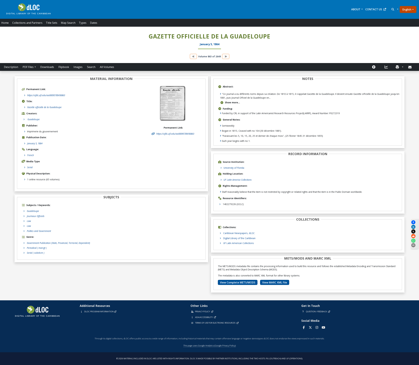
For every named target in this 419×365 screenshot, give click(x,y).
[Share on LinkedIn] (415, 227)
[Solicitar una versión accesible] (374, 67)
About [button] (355, 9)
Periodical (37, 247)
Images (77, 67)
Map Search (68, 23)
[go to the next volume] (225, 56)
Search (91, 67)
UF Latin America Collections (238, 179)
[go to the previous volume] (193, 56)
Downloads (47, 67)
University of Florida (234, 167)
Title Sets (51, 23)
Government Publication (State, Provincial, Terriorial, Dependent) (58, 242)
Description (11, 67)
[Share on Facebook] (415, 222)
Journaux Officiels (35, 216)
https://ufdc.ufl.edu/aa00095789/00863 (46, 95)
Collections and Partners (27, 23)
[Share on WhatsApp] (415, 241)
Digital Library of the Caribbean (239, 238)
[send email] (415, 245)
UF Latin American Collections (238, 243)
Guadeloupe (33, 211)
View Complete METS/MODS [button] (237, 282)
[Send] (410, 67)
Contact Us (373, 9)
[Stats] (386, 67)
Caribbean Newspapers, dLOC (239, 233)
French (30, 155)
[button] (394, 9)
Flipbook (63, 67)
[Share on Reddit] (415, 236)
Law (29, 221)
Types (82, 23)
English (406, 9)
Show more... (232, 102)
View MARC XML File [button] (274, 282)
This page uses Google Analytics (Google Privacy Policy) (209, 345)
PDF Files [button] (28, 67)
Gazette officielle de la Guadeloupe (44, 107)
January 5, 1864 (34, 143)
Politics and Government (39, 231)
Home (5, 23)
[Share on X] (415, 231)
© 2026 (209, 358)
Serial (30, 167)
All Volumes (107, 67)
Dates (93, 23)
